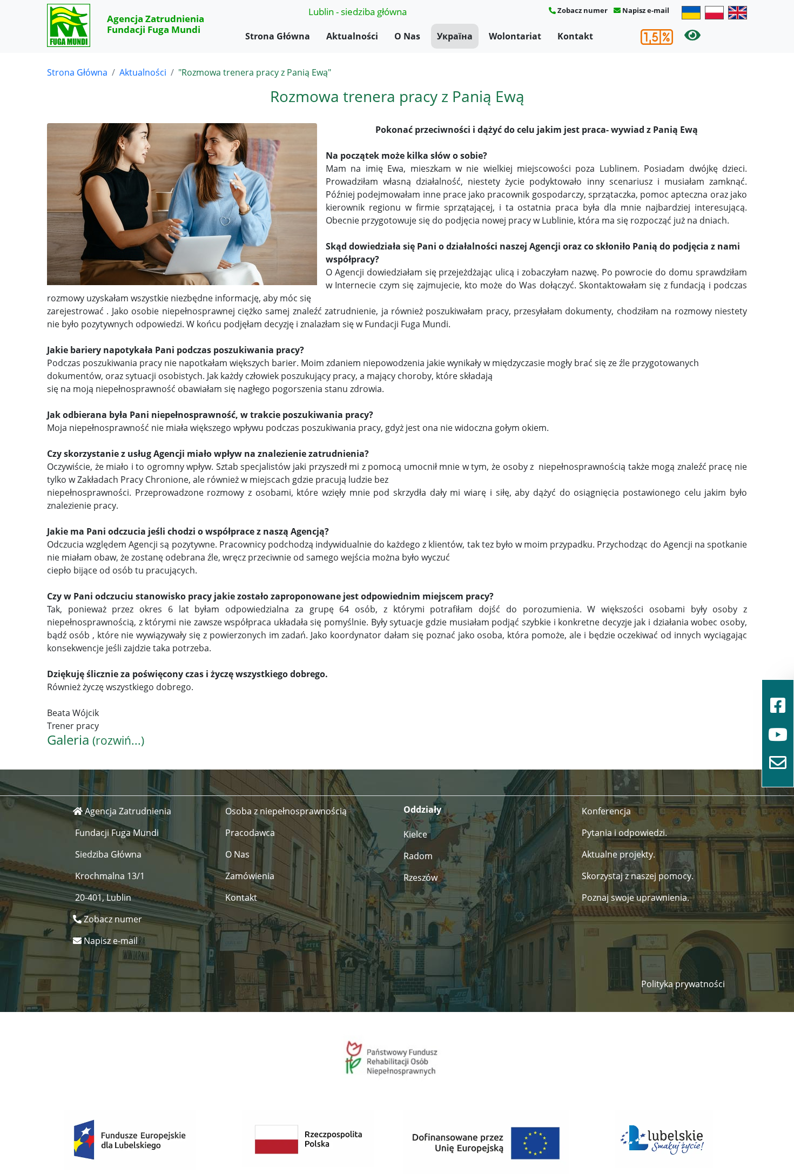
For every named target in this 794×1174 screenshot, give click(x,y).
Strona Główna (277, 36)
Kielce (415, 834)
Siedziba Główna (108, 854)
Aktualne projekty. (618, 854)
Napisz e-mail (645, 10)
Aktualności (352, 36)
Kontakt (575, 36)
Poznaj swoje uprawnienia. (635, 897)
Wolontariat (515, 36)
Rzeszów (420, 877)
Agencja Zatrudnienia (128, 811)
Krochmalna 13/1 (110, 876)
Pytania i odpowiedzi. (624, 833)
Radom (418, 856)
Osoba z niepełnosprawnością (286, 811)
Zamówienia (249, 876)
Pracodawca (250, 833)
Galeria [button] (95, 739)
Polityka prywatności (683, 984)
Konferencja (606, 811)
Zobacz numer (582, 10)
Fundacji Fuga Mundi (117, 833)
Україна (455, 36)
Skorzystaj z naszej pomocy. (638, 876)
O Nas (407, 36)
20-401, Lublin (103, 897)
